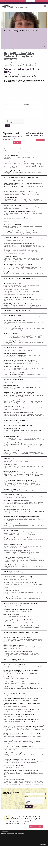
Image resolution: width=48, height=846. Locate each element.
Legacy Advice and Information (12, 49)
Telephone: (27, 104)
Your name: (7, 100)
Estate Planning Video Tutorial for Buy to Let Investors (27, 49)
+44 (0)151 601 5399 (21, 7)
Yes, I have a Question (30, 1)
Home (5, 49)
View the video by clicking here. (21, 70)
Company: (27, 100)
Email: (6, 104)
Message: (7, 108)
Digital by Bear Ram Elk (41, 844)
